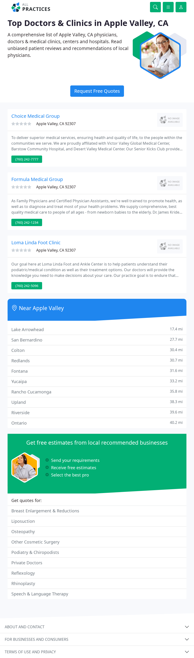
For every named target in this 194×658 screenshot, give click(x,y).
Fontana (97, 371)
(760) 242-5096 (26, 285)
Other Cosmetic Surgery (35, 542)
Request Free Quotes (97, 91)
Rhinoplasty (23, 583)
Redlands (97, 360)
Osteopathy (23, 531)
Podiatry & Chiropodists (35, 552)
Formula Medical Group (37, 179)
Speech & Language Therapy (39, 594)
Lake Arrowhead (97, 329)
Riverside (97, 412)
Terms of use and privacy (30, 651)
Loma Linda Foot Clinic (36, 242)
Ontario (97, 423)
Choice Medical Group (35, 116)
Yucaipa (97, 381)
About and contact (24, 626)
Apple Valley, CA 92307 (56, 123)
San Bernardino (97, 340)
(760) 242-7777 (26, 159)
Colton (97, 350)
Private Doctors (26, 562)
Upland (97, 402)
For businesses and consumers (36, 639)
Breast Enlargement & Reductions (45, 511)
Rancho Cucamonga (97, 392)
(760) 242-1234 (26, 222)
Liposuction (23, 521)
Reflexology (23, 573)
